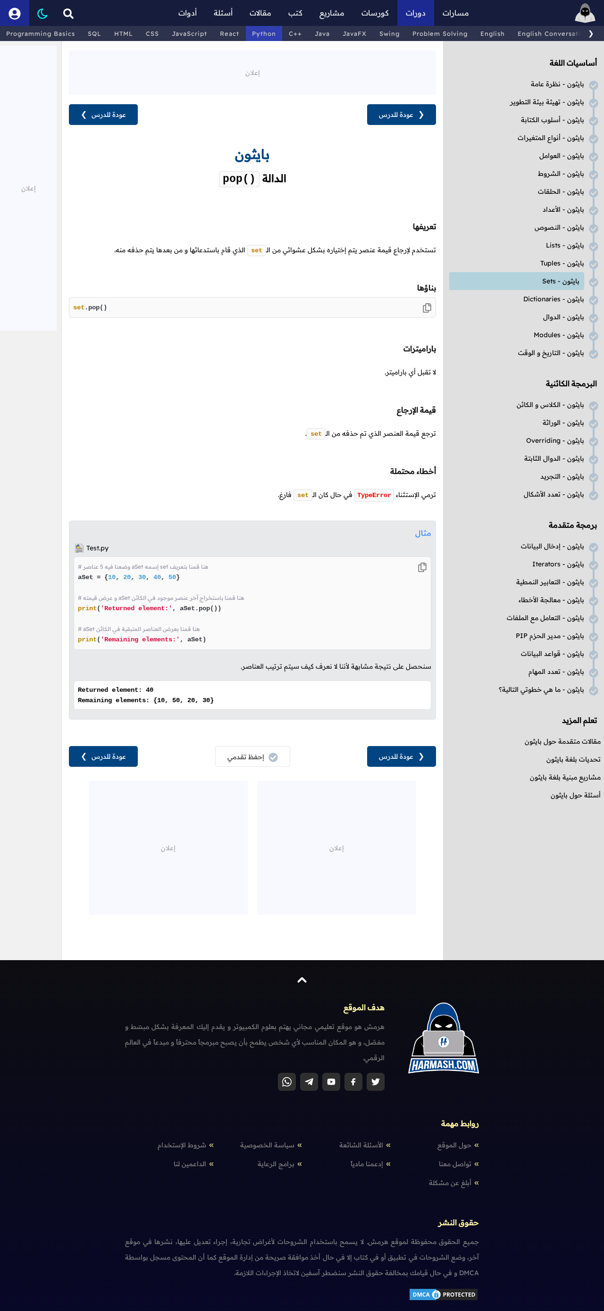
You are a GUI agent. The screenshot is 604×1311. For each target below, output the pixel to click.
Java (322, 33)
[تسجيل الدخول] (14, 13)
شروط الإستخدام (182, 1145)
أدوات (187, 12)
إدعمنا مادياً (367, 1164)
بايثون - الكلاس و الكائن (550, 404)
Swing (389, 33)
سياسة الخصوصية (267, 1145)
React (229, 33)
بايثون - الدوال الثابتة (554, 458)
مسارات (456, 12)
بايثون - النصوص (559, 227)
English (492, 33)
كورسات (375, 12)
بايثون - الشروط (561, 173)
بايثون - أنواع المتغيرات (551, 137)
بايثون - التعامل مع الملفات (545, 618)
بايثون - (565, 245)
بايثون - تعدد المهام (556, 671)
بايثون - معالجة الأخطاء (551, 600)
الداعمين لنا (190, 1164)
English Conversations (555, 33)
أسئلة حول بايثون (576, 795)
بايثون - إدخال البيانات (552, 546)
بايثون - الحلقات (561, 191)
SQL (94, 33)
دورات (416, 12)
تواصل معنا (455, 1164)
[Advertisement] (252, 71)
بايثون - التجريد (562, 476)
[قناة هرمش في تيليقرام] (309, 1082)
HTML (123, 33)
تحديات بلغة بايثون (573, 759)
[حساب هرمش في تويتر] (376, 1082)
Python (264, 33)
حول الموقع (454, 1145)
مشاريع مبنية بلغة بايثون (565, 777)
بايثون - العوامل (561, 155)
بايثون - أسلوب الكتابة (552, 120)
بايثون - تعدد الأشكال (554, 494)
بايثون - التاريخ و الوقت (551, 352)
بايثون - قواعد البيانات (552, 653)
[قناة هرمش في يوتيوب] (331, 1082)
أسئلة (223, 12)
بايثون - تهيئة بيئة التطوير (547, 102)
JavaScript (189, 33)
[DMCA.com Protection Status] (443, 1299)
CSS (152, 33)
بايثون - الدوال (563, 317)
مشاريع (331, 12)
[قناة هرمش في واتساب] (287, 1082)
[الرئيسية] (585, 13)
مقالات (260, 12)
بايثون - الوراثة (563, 422)
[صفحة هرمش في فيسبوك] (353, 1082)
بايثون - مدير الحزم (550, 635)
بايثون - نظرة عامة (557, 84)
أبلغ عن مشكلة (450, 1182)
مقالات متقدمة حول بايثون (563, 741)
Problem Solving (440, 33)
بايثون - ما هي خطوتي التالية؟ (541, 689)
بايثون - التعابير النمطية (550, 582)
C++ (295, 33)
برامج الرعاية (276, 1164)
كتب (295, 12)
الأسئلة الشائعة (361, 1145)
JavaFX (355, 33)
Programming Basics (40, 33)
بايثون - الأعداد (563, 209)
